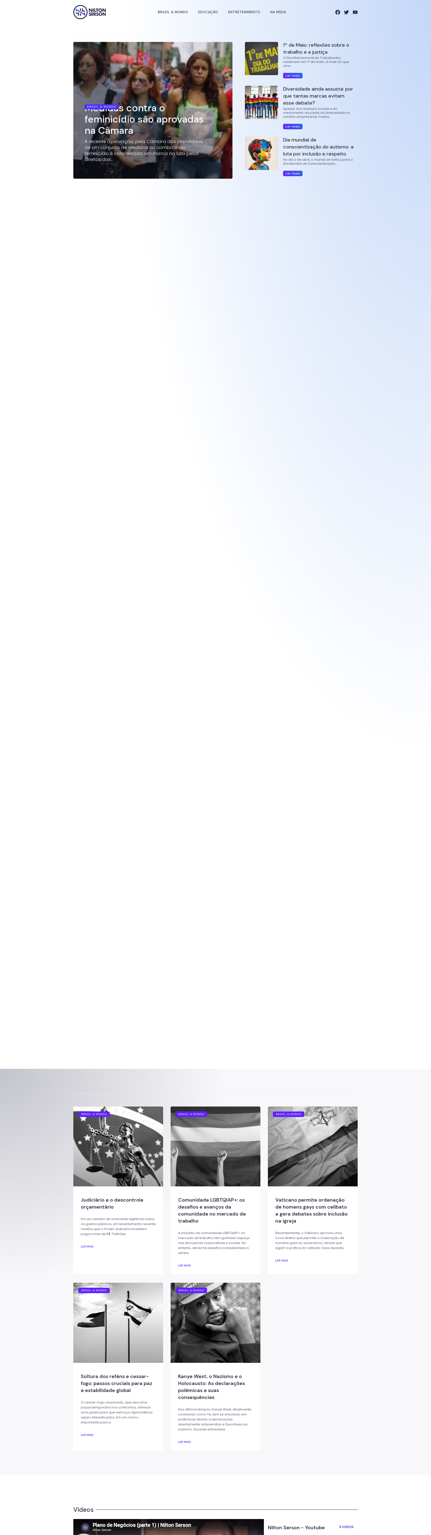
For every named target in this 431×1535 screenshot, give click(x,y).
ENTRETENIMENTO (244, 12)
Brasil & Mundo (173, 12)
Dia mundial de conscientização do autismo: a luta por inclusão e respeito (318, 147)
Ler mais (87, 1247)
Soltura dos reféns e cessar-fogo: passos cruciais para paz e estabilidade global (116, 1383)
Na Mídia (278, 12)
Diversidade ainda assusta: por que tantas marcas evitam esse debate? (318, 96)
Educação (208, 12)
